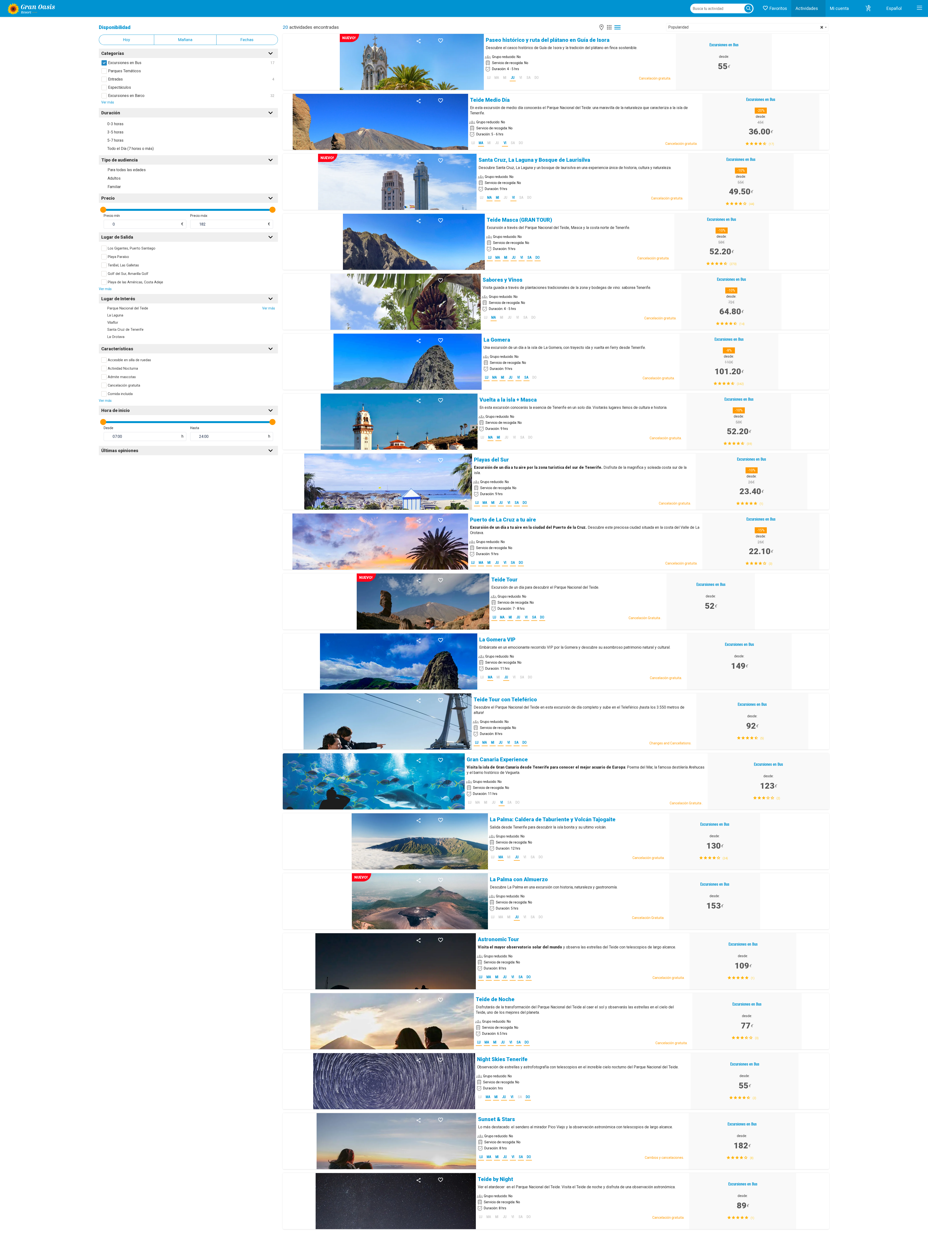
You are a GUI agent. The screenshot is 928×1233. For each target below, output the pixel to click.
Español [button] (894, 8)
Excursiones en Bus (124, 62)
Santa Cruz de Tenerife (125, 330)
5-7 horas (115, 140)
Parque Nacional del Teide (127, 308)
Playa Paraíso (118, 257)
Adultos (114, 178)
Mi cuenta (839, 8)
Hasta (194, 428)
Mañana (185, 39)
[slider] (103, 210)
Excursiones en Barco (126, 95)
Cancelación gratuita (124, 385)
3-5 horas (115, 132)
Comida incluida (120, 394)
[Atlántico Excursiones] (29, 8)
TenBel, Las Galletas (123, 265)
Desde (108, 428)
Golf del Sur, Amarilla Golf (128, 274)
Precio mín (112, 216)
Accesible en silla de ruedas (129, 360)
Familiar (114, 186)
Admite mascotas (122, 377)
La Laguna (115, 315)
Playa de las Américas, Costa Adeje (135, 282)
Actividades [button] (807, 8)
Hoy (126, 39)
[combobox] (747, 27)
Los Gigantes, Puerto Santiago (131, 248)
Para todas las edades (127, 170)
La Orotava (115, 337)
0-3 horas (115, 124)
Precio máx (198, 216)
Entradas (115, 79)
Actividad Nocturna (123, 369)
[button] (868, 8)
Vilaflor (112, 323)
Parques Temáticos (124, 71)
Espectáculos (119, 87)
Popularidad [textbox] (745, 27)
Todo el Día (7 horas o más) (130, 148)
